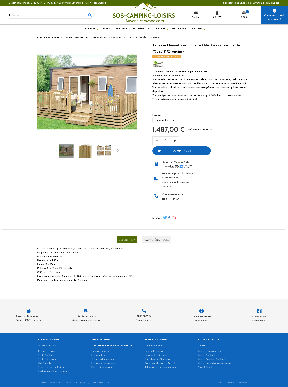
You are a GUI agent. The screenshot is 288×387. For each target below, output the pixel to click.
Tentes (202, 345)
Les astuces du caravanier (105, 363)
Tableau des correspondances (160, 367)
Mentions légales (100, 351)
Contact (196, 17)
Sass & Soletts (205, 367)
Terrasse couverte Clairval (51, 367)
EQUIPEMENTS (141, 28)
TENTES (105, 28)
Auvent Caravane (153, 345)
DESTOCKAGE (178, 28)
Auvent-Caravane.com (77, 37)
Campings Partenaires (103, 359)
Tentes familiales (47, 359)
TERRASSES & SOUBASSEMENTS (108, 37)
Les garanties (98, 355)
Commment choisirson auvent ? (274, 17)
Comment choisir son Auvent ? (161, 363)
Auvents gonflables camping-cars (215, 363)
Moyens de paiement (156, 355)
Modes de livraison (154, 351)
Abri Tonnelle (45, 363)
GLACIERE (160, 28)
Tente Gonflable (46, 355)
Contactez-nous (46, 351)
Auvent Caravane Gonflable (212, 359)
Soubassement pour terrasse (53, 370)
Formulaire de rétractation (158, 359)
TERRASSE (121, 28)
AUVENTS (90, 28)
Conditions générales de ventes (112, 345)
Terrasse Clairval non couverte (143, 37)
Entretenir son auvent (103, 367)
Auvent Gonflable (207, 355)
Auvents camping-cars (209, 351)
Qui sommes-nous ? (48, 345)
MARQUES (197, 28)
